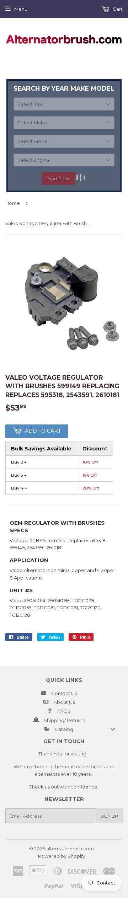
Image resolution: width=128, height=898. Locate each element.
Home (12, 203)
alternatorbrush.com (70, 848)
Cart (117, 9)
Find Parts (58, 178)
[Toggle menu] (112, 729)
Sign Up (109, 816)
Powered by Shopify (61, 856)
